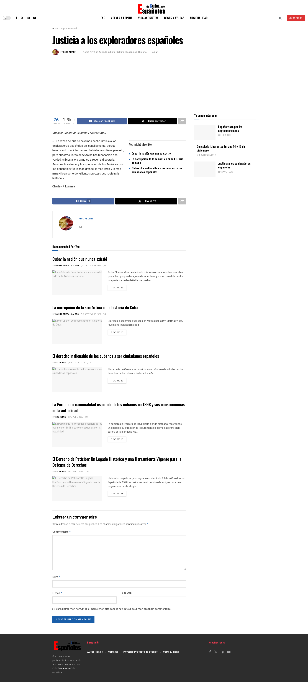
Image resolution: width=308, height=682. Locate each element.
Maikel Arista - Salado (67, 265)
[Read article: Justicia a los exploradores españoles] (204, 169)
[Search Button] (280, 18)
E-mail (57, 593)
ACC (62, 656)
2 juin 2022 (225, 135)
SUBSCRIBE (295, 18)
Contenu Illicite (171, 651)
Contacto (113, 651)
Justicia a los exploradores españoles (234, 165)
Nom (56, 577)
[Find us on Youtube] (34, 18)
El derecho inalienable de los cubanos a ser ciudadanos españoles (157, 170)
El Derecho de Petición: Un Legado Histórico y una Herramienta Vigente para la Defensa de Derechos (116, 462)
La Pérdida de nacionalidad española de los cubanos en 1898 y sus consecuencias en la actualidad (118, 407)
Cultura (120, 52)
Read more (118, 287)
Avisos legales (95, 651)
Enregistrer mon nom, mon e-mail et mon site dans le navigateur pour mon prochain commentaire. (113, 609)
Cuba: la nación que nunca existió (151, 153)
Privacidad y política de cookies (140, 651)
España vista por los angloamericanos (230, 128)
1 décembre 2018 (206, 155)
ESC (103, 18)
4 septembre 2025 (91, 265)
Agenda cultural (69, 28)
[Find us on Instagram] (28, 18)
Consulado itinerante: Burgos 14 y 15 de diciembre (221, 148)
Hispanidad (131, 52)
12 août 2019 (88, 52)
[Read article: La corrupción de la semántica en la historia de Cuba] (77, 331)
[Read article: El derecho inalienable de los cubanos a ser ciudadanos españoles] (77, 379)
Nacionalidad (198, 18)
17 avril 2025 (76, 417)
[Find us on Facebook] (16, 18)
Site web (127, 593)
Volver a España (121, 18)
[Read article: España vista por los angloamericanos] (204, 132)
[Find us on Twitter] (22, 18)
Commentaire (61, 532)
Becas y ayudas (174, 18)
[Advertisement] (154, 82)
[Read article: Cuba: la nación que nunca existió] (77, 282)
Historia (142, 52)
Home (55, 28)
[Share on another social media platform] (182, 121)
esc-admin (69, 52)
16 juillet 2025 (77, 362)
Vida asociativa (148, 18)
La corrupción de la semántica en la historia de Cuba (157, 161)
